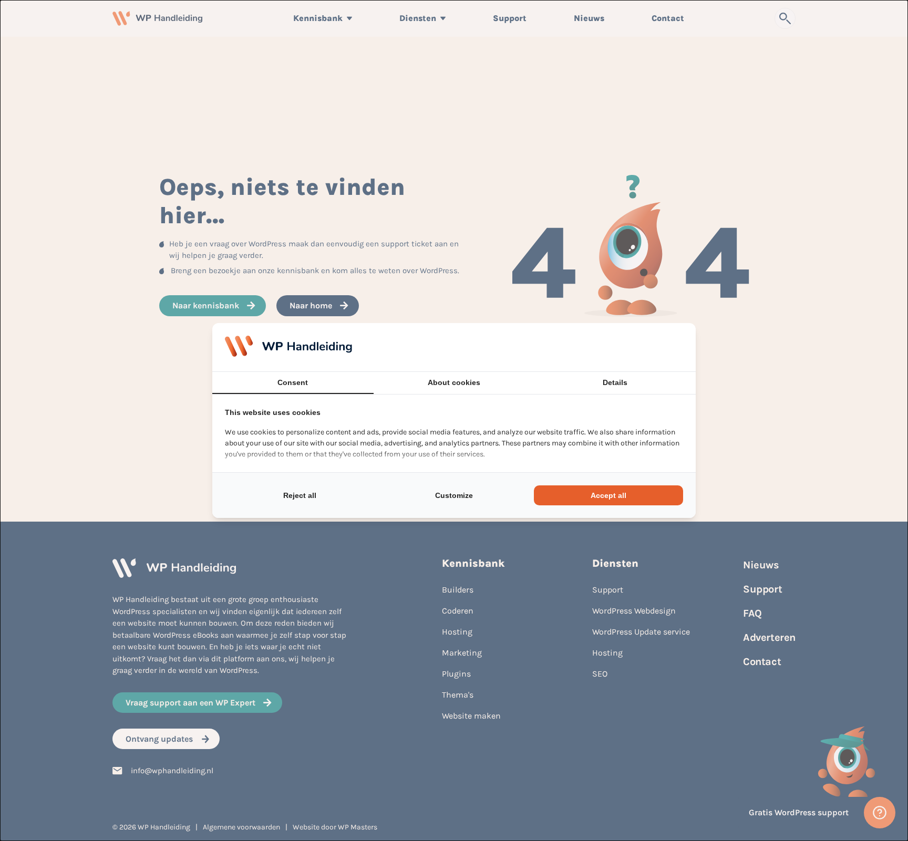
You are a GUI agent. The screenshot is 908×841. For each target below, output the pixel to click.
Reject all (299, 495)
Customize (454, 495)
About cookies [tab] (454, 382)
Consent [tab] (292, 382)
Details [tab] (615, 382)
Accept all (608, 495)
